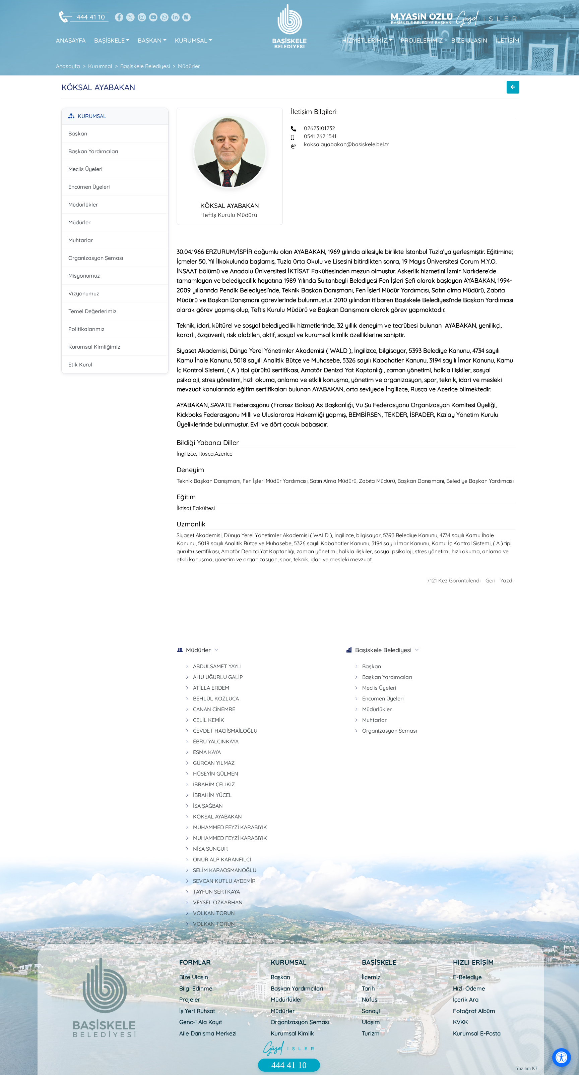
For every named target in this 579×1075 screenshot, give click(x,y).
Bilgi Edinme (195, 988)
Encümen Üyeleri (89, 186)
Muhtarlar (80, 240)
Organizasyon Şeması (95, 257)
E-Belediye (467, 976)
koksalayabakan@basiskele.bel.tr (346, 144)
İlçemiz (371, 976)
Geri (490, 580)
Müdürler (79, 222)
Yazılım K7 (526, 1068)
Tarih (368, 988)
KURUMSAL (191, 40)
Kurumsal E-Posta (477, 1033)
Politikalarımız (86, 329)
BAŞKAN (150, 40)
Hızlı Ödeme (469, 988)
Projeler (189, 999)
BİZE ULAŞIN (469, 40)
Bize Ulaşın (193, 976)
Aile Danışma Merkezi (208, 1033)
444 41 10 (91, 17)
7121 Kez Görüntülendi (453, 580)
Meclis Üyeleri (85, 169)
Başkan (77, 133)
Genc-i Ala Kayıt (200, 1021)
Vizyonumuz (83, 293)
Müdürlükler (83, 204)
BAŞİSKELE (109, 40)
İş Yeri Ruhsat (197, 1010)
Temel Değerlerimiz (92, 311)
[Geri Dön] (513, 87)
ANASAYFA (71, 40)
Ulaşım (371, 1021)
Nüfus (369, 999)
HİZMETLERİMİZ (364, 40)
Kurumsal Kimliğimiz (94, 346)
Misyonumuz (84, 275)
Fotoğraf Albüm (474, 1010)
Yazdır (507, 580)
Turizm (371, 1033)
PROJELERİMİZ (422, 40)
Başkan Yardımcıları (93, 151)
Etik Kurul (80, 364)
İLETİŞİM (507, 40)
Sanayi (371, 1010)
